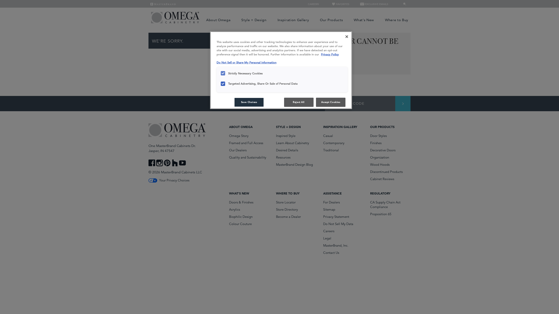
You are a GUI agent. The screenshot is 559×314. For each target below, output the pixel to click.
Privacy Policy (330, 54)
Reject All (299, 102)
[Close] (347, 36)
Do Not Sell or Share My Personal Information (246, 62)
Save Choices (249, 102)
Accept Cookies (330, 102)
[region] (281, 70)
